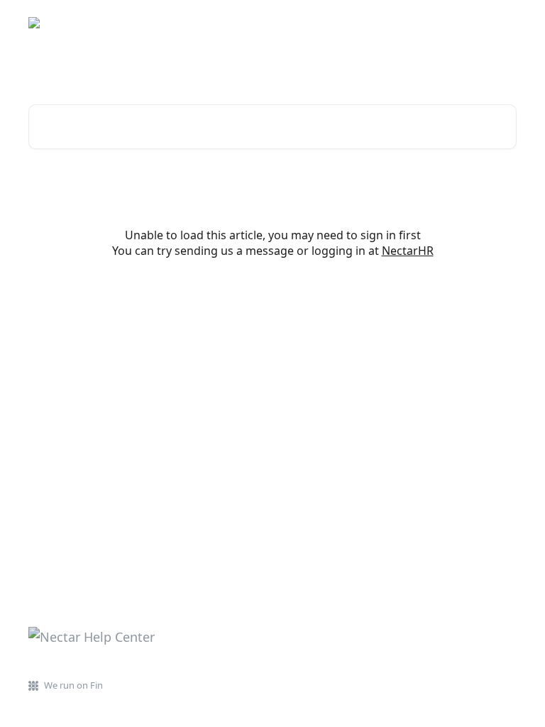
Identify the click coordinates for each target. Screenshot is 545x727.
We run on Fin (73, 685)
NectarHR (408, 250)
